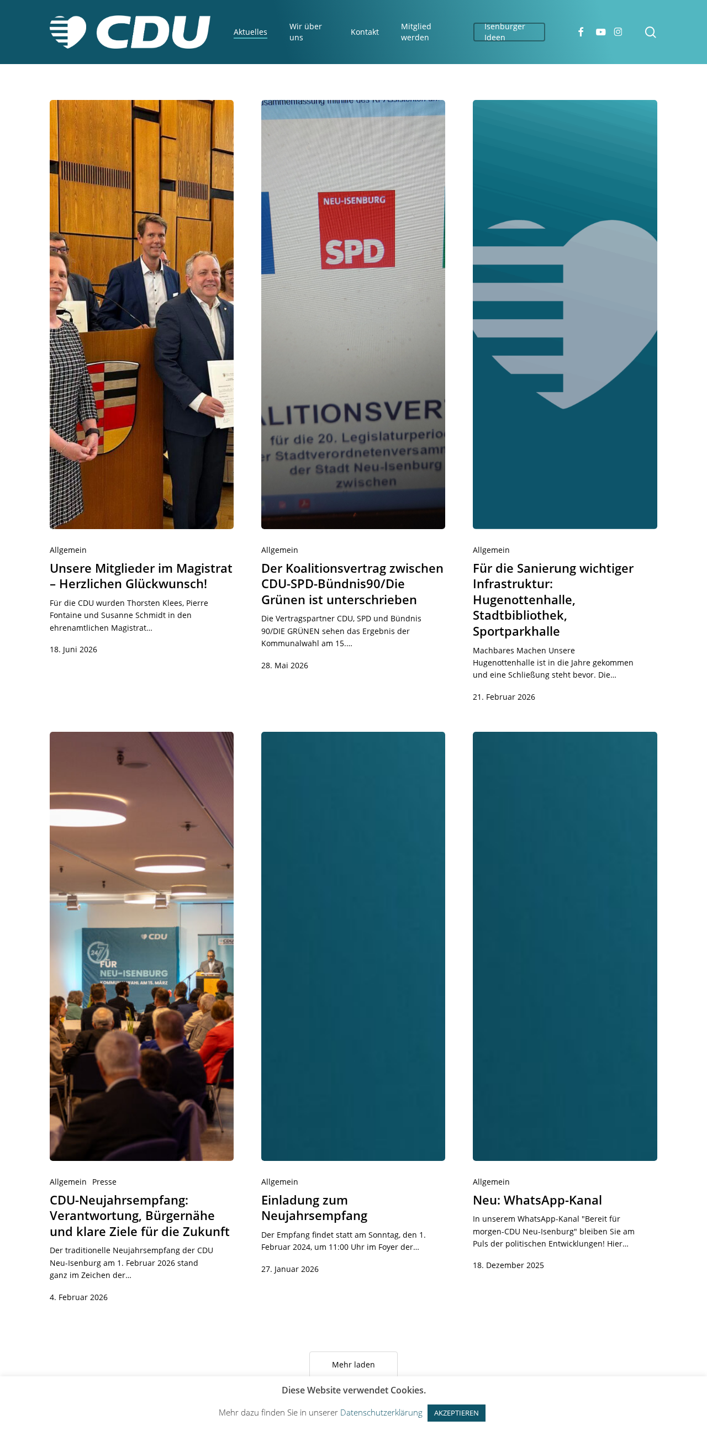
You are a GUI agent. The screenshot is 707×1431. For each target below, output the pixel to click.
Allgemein (68, 550)
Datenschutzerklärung (381, 1412)
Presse (104, 1181)
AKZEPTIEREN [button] (456, 1413)
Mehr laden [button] (353, 1364)
